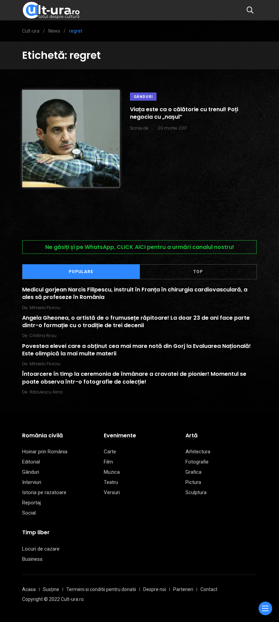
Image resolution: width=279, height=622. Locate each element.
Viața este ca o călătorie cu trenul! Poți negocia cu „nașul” (184, 113)
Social (29, 513)
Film (108, 462)
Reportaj (31, 503)
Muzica (112, 472)
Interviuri (31, 482)
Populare (81, 271)
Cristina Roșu (43, 335)
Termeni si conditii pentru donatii (101, 589)
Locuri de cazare (41, 549)
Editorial (31, 462)
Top (198, 271)
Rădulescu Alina (46, 392)
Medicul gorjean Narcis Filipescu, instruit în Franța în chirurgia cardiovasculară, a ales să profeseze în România (134, 293)
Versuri (112, 492)
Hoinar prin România (44, 452)
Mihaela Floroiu (45, 307)
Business (32, 559)
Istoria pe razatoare (44, 492)
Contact (208, 589)
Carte (110, 452)
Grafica (193, 472)
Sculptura (196, 492)
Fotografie (197, 462)
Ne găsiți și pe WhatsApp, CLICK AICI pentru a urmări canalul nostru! (139, 247)
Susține (51, 589)
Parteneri (183, 589)
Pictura (193, 482)
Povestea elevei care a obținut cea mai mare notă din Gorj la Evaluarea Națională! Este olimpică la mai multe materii (136, 349)
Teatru (111, 482)
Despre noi (154, 589)
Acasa (29, 589)
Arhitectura (197, 452)
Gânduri (143, 97)
